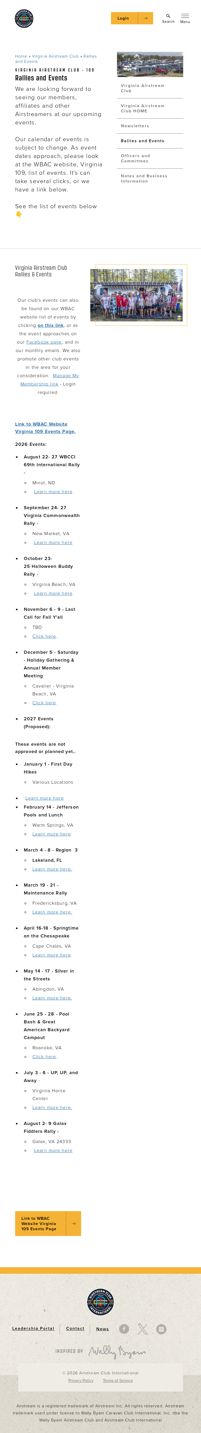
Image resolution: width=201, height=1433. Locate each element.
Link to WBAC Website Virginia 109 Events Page (39, 1224)
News (102, 1329)
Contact (75, 1328)
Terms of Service (118, 1380)
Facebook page (44, 342)
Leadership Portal (33, 1328)
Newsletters (135, 126)
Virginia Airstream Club (55, 56)
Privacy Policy (80, 1380)
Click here (44, 636)
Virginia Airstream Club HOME (143, 108)
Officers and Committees (135, 158)
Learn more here (53, 492)
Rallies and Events (143, 141)
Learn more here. (52, 869)
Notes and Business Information (144, 178)
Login (123, 18)
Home (21, 56)
